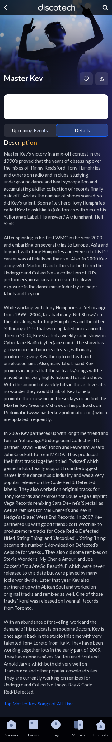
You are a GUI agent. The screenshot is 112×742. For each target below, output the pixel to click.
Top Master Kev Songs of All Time (39, 703)
